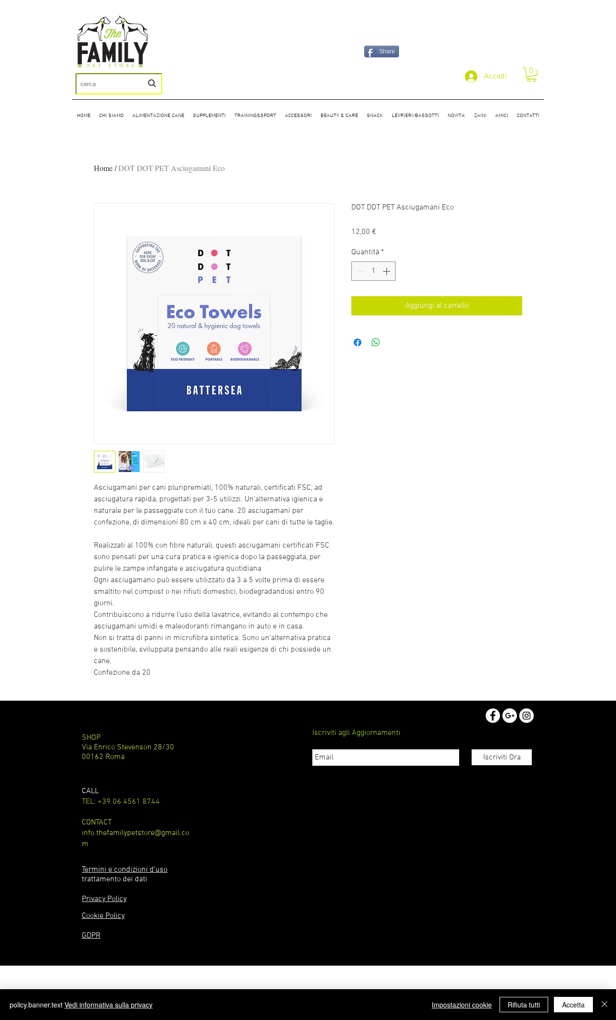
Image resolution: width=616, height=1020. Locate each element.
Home (103, 168)
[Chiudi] (604, 1004)
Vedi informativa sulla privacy (108, 1004)
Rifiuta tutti (524, 1004)
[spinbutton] (373, 271)
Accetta (573, 1004)
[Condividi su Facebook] (357, 342)
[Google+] (509, 715)
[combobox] (119, 83)
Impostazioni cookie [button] (462, 1004)
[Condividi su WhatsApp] (376, 342)
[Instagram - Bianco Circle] (526, 715)
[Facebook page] (493, 715)
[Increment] (387, 271)
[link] (531, 74)
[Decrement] (359, 271)
